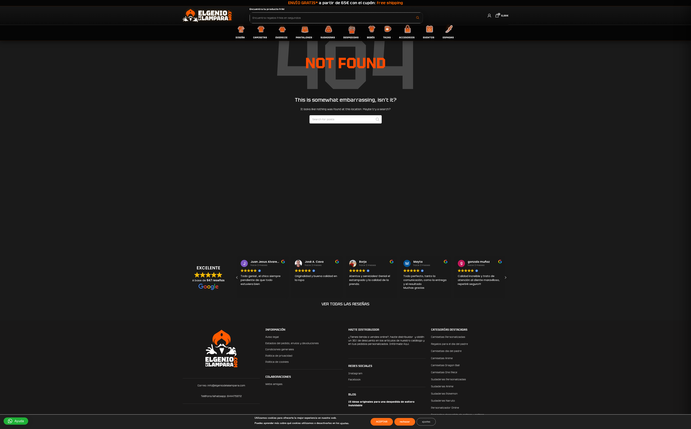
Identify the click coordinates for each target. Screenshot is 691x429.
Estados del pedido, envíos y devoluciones (292, 343)
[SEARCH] (377, 119)
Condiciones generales (279, 349)
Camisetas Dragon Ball (445, 365)
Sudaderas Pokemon (444, 393)
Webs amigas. (274, 384)
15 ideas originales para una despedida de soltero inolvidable (381, 403)
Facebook (354, 379)
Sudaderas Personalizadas (448, 379)
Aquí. (406, 344)
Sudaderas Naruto (443, 400)
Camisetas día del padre (446, 351)
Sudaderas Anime (442, 386)
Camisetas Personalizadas (448, 337)
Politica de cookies (277, 361)
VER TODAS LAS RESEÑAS (345, 304)
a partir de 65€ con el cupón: (345, 2)
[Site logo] (207, 15)
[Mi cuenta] (489, 15)
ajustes (344, 423)
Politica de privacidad (278, 355)
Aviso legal (272, 337)
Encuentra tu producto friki (266, 9)
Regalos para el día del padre (449, 344)
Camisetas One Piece (444, 372)
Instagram (355, 373)
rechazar (405, 421)
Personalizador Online (445, 407)
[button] (505, 277)
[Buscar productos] (417, 18)
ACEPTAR (382, 421)
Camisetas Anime (442, 358)
